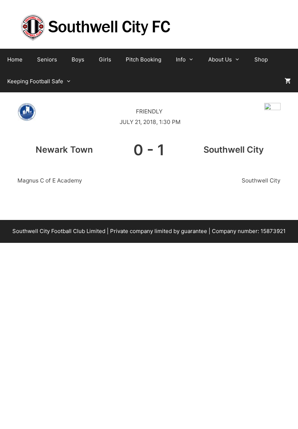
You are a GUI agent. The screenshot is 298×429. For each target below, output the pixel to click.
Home (15, 59)
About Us (220, 59)
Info (181, 59)
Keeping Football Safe (35, 81)
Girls (105, 59)
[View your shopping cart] (287, 81)
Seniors (47, 59)
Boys (78, 59)
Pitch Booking (143, 59)
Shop (261, 59)
